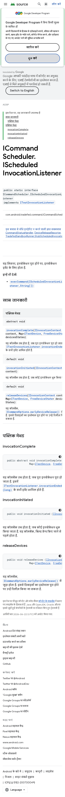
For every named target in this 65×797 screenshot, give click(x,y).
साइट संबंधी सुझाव (24, 777)
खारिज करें (32, 47)
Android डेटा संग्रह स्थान (14, 630)
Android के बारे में (12, 771)
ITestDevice (32, 333)
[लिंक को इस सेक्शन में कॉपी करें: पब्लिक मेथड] (27, 436)
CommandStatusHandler (19, 232)
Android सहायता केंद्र (13, 725)
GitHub (7, 663)
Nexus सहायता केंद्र (12, 736)
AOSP (6, 104)
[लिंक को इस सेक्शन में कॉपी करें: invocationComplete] (39, 447)
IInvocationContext (48, 330)
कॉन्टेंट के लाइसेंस (46, 601)
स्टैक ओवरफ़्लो (9, 753)
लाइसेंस (50, 771)
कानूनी (38, 771)
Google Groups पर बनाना (15, 705)
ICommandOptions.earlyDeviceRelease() (32, 411)
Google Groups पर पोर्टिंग (15, 711)
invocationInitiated (20, 368)
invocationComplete (19, 330)
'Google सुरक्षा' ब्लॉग (12, 694)
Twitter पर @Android (14, 678)
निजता (8, 777)
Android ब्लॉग (10, 689)
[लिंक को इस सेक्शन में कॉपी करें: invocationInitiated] (36, 500)
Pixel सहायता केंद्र (11, 731)
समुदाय (28, 771)
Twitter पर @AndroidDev (16, 683)
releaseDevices (16, 395)
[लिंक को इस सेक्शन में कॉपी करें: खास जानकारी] (30, 301)
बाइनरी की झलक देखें (12, 647)
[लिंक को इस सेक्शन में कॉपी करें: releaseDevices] (30, 546)
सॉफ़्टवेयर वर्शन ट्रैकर (12, 758)
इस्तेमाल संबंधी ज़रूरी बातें (14, 636)
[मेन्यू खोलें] (5, 4)
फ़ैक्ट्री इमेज (8, 652)
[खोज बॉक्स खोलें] (39, 4)
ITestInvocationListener (37, 202)
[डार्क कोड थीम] (60, 457)
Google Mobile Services (16, 747)
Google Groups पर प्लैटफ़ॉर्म (17, 700)
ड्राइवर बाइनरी (9, 658)
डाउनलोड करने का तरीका (14, 641)
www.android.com (13, 742)
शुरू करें (32, 58)
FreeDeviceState (42, 398)
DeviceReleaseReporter (47, 232)
